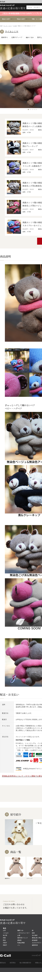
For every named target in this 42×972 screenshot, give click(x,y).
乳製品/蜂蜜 (21, 942)
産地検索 (34, 940)
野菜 (4, 940)
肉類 (4, 938)
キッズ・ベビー (8, 26)
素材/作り (4, 37)
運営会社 (3, 962)
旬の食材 (34, 935)
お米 (4, 930)
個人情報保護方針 (25, 962)
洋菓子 (5, 942)
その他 (15, 26)
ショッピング (36, 955)
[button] (28, 109)
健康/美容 (35, 945)
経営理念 (13, 962)
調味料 (19, 940)
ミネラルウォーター (23, 933)
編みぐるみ (30, 37)
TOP (1, 26)
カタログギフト (37, 942)
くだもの (5, 933)
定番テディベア (16, 37)
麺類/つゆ (20, 930)
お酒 (18, 935)
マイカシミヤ (11, 31)
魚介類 (5, 935)
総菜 (33, 933)
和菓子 (5, 945)
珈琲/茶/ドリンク (22, 938)
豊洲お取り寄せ (37, 938)
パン (18, 945)
